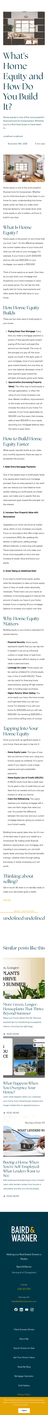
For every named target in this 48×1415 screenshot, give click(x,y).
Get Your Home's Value (24, 1358)
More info (31, 1405)
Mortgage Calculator (24, 1376)
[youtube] (26, 1309)
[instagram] (32, 1309)
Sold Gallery (24, 1386)
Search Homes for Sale (24, 1348)
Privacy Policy (24, 1395)
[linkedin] (21, 1309)
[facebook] (16, 1309)
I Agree (24, 1410)
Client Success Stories (24, 1330)
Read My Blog (24, 1367)
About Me (24, 1339)
